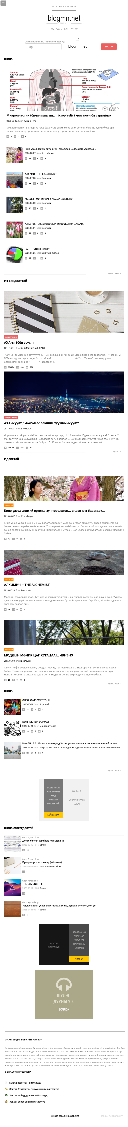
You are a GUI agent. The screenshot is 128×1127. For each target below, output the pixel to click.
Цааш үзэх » (114, 273)
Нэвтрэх (55, 29)
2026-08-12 (11, 121)
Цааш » (117, 451)
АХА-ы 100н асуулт (19, 343)
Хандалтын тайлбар (18, 1072)
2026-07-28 (30, 178)
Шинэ (8, 59)
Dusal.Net (73, 1116)
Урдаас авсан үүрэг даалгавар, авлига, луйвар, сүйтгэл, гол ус (59, 905)
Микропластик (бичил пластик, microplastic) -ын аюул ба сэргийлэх (58, 115)
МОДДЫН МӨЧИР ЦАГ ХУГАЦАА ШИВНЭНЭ (48, 199)
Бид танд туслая (50, 253)
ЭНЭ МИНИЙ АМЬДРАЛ (33, 348)
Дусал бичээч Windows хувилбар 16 (43, 840)
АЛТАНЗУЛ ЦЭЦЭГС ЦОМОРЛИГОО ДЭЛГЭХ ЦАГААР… (54, 224)
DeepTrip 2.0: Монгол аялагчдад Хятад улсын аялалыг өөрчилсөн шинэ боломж (69, 743)
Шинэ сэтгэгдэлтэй (18, 828)
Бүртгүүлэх (71, 29)
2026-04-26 (27, 747)
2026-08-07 (30, 153)
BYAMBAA (26, 428)
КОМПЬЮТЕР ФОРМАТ (35, 721)
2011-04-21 (9, 428)
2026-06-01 (30, 228)
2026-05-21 (27, 704)
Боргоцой (47, 178)
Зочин (43, 845)
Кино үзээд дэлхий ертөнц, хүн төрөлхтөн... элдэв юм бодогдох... (60, 149)
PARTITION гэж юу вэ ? (37, 249)
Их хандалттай (15, 281)
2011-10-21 (9, 348)
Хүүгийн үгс (30, 121)
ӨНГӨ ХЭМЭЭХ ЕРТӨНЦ (36, 700)
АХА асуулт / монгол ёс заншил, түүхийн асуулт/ (41, 423)
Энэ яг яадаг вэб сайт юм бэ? (23, 1039)
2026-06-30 (30, 203)
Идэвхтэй (11, 459)
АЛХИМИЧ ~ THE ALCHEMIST (41, 174)
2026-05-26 (30, 253)
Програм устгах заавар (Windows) (42, 862)
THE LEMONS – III (32, 883)
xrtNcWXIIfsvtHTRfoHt (50, 866)
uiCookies (117, 1116)
